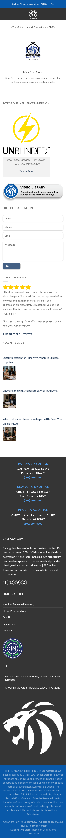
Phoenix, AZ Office (33, 509)
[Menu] (6, 14)
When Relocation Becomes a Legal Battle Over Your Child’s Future (32, 421)
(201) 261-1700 (33, 477)
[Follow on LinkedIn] (24, 582)
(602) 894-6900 (33, 523)
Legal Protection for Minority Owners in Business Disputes (31, 360)
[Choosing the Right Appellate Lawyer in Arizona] (9, 401)
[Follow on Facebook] (5, 582)
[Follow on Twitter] (18, 582)
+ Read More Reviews (17, 334)
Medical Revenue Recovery (18, 604)
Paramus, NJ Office (33, 463)
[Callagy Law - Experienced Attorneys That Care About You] (33, 14)
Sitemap (42, 825)
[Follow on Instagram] (12, 582)
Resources (9, 623)
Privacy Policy (28, 825)
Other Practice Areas (15, 610)
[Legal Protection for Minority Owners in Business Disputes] (9, 373)
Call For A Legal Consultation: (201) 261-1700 (33, 4)
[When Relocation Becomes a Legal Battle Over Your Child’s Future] (9, 434)
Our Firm (8, 617)
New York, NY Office (33, 486)
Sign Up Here (26, 171)
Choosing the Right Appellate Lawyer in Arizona (30, 390)
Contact (7, 630)
